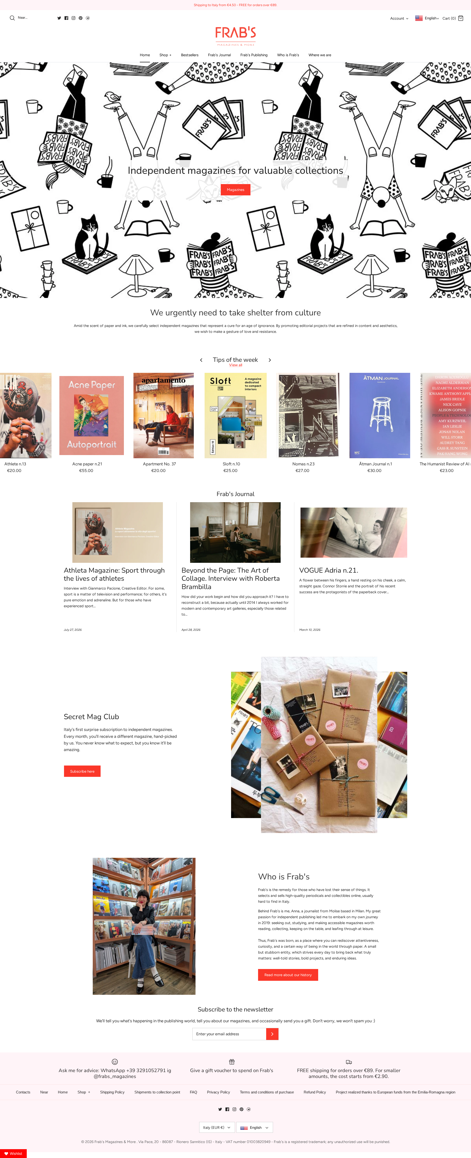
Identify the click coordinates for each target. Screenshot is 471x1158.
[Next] (461, 180)
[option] (235, 180)
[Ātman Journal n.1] (380, 415)
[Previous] (10, 180)
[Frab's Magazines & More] (235, 36)
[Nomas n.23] (307, 415)
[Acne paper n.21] (91, 415)
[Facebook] (66, 18)
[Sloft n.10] (235, 415)
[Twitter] (59, 18)
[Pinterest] (80, 18)
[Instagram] (73, 18)
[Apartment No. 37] (163, 415)
